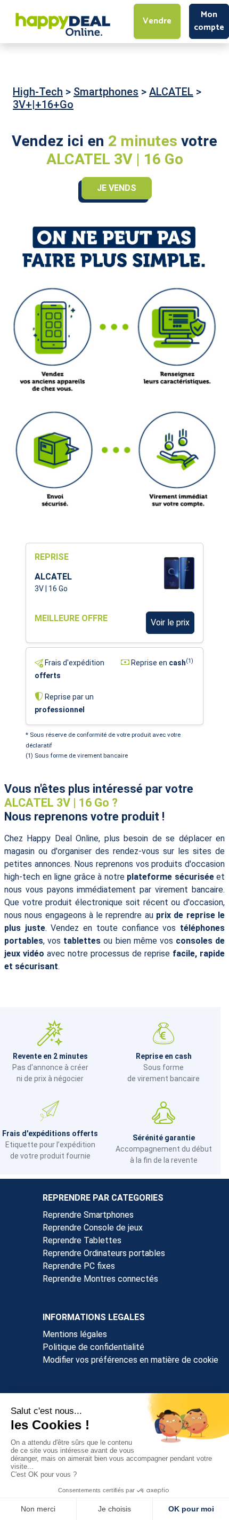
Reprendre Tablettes (82, 1240)
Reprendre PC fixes (79, 1266)
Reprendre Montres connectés (100, 1279)
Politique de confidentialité (93, 1347)
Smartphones (105, 91)
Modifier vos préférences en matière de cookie (130, 1360)
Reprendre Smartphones (88, 1215)
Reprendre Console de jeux (93, 1228)
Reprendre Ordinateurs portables (104, 1253)
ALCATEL (171, 91)
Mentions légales (75, 1334)
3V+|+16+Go (43, 104)
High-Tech (38, 91)
